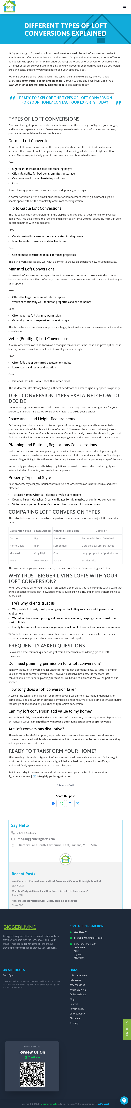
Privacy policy (77, 1008)
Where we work (78, 989)
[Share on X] (77, 803)
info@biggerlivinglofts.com (46, 84)
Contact (74, 1004)
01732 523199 (21, 776)
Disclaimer (75, 1018)
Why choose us (77, 985)
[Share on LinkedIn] (69, 803)
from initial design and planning (42, 80)
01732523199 (80, 931)
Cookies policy (77, 1013)
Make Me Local (102, 1104)
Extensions (75, 980)
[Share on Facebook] (53, 803)
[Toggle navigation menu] (124, 6)
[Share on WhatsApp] (61, 803)
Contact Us (127, 1029)
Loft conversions (78, 975)
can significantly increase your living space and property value (71, 721)
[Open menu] (124, 1100)
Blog (72, 999)
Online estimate (78, 994)
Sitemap (74, 1023)
